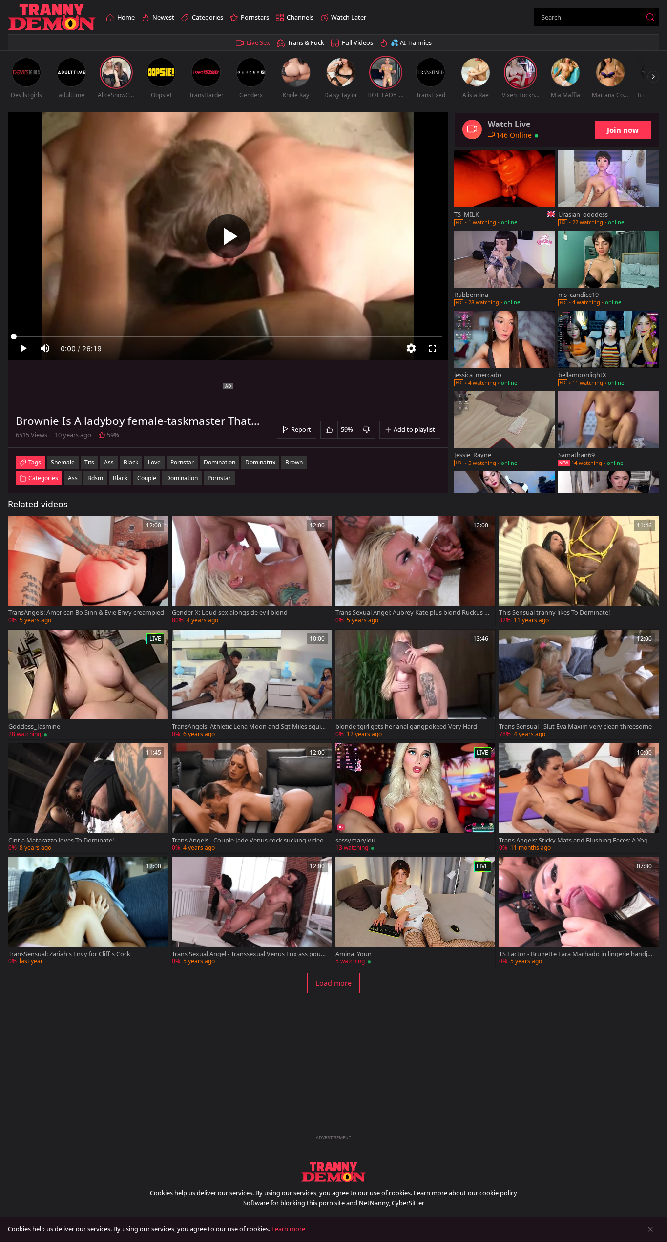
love (154, 462)
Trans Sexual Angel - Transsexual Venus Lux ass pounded (248, 954)
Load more (333, 983)
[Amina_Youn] (415, 912)
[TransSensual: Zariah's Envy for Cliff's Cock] (88, 912)
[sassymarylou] (415, 798)
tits (89, 462)
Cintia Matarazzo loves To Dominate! (61, 840)
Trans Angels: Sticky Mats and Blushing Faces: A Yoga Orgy (575, 840)
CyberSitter (408, 1203)
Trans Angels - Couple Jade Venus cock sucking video (248, 840)
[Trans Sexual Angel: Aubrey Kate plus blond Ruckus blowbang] (415, 571)
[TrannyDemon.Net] (52, 17)
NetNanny (374, 1203)
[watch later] (20, 528)
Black (120, 478)
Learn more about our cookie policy (465, 1192)
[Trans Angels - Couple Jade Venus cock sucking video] (252, 798)
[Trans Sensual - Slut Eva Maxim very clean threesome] (579, 684)
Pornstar (219, 478)
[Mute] (45, 348)
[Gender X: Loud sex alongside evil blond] (252, 571)
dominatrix (260, 462)
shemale (63, 462)
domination (219, 462)
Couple (146, 478)
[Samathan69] (608, 429)
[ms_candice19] (608, 269)
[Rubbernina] (504, 269)
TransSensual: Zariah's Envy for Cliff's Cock (69, 954)
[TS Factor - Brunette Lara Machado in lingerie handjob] (579, 912)
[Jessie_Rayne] (504, 429)
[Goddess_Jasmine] (88, 684)
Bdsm (95, 478)
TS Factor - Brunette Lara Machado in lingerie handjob (575, 954)
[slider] (228, 336)
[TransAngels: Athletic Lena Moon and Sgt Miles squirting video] (252, 684)
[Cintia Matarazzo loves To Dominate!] (88, 798)
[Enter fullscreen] (432, 348)
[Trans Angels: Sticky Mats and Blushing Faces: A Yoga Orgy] (579, 798)
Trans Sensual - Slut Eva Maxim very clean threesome (575, 726)
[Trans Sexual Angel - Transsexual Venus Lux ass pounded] (252, 912)
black (131, 462)
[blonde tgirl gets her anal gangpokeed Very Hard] (415, 684)
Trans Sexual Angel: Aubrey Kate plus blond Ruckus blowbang (412, 613)
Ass (73, 478)
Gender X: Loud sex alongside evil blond (230, 613)
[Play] (228, 236)
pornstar (182, 462)
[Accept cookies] (650, 1229)
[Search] (650, 17)
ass (109, 462)
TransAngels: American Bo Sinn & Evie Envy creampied (86, 613)
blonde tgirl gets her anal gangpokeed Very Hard (406, 726)
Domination (182, 478)
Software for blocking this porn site (294, 1203)
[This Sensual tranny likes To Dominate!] (579, 571)
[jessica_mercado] (504, 349)
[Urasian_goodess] (608, 189)
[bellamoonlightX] (608, 349)
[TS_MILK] (504, 189)
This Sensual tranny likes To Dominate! (554, 613)
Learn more (288, 1228)
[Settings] (411, 348)
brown (294, 462)
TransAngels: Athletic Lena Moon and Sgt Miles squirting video (249, 726)
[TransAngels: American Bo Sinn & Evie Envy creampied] (88, 571)
